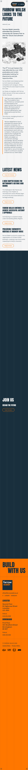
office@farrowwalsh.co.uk (10, 593)
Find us (4, 613)
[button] (21, 4)
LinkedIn (7, 595)
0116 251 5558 (6, 616)
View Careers (8, 410)
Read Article (8, 202)
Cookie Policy (6, 645)
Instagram (14, 595)
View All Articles (9, 175)
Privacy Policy (16, 645)
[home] (14, 4)
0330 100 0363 (6, 635)
